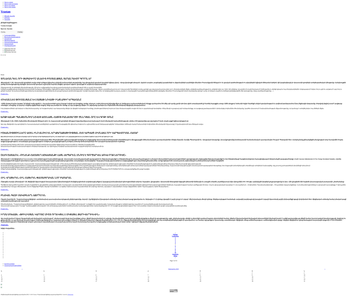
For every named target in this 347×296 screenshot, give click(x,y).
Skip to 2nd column (10, 7)
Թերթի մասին (9, 16)
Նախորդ (175, 236)
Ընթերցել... (5, 94)
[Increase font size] (10, 49)
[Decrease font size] (10, 52)
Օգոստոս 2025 (173, 269)
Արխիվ (7, 18)
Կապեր (7, 19)
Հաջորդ (175, 254)
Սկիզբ (175, 234)
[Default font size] (9, 50)
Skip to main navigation (11, 4)
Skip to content (8, 2)
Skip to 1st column (9, 5)
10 (175, 252)
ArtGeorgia (70, 294)
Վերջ (175, 256)
